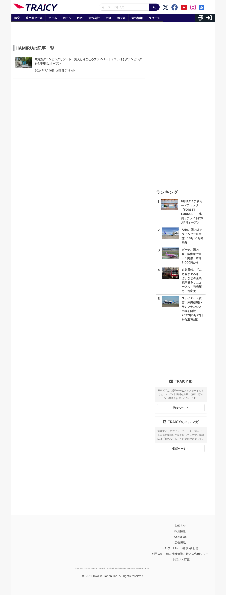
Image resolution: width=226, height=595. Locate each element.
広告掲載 (180, 542)
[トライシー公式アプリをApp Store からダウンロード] (34, 544)
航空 (17, 18)
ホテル (67, 18)
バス (108, 18)
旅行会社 (94, 18)
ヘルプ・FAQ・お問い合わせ (180, 548)
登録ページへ (180, 407)
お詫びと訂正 (181, 559)
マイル (53, 18)
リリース (154, 18)
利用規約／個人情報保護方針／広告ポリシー (180, 554)
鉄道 (80, 18)
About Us (180, 537)
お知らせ (180, 525)
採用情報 (180, 531)
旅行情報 (137, 18)
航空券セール (34, 18)
